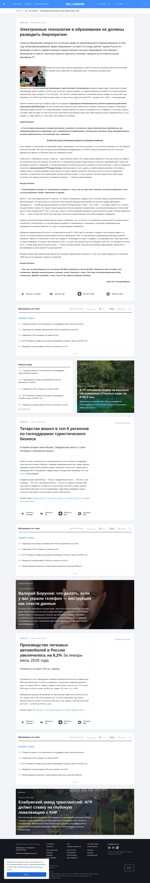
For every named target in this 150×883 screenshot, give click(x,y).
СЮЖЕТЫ (49, 853)
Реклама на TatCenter (122, 423)
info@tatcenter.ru (113, 844)
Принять (26, 874)
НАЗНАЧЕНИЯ (71, 853)
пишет (22, 474)
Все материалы (42, 4)
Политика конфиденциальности (26, 853)
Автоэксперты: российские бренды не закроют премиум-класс (58, 710)
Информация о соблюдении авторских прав (25, 849)
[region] (26, 869)
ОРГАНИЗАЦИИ (72, 855)
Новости (24, 23)
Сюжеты (28, 4)
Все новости (24, 409)
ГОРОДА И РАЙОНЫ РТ (74, 846)
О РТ (68, 844)
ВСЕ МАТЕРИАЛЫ (52, 850)
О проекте (50, 844)
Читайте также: (26, 318)
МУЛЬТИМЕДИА (51, 858)
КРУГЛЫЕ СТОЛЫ (92, 844)
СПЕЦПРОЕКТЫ (92, 846)
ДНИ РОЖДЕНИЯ (72, 858)
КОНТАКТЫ (49, 846)
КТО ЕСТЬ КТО (71, 850)
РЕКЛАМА (90, 850)
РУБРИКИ (49, 855)
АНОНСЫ (90, 853)
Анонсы (19, 11)
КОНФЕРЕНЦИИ (92, 855)
